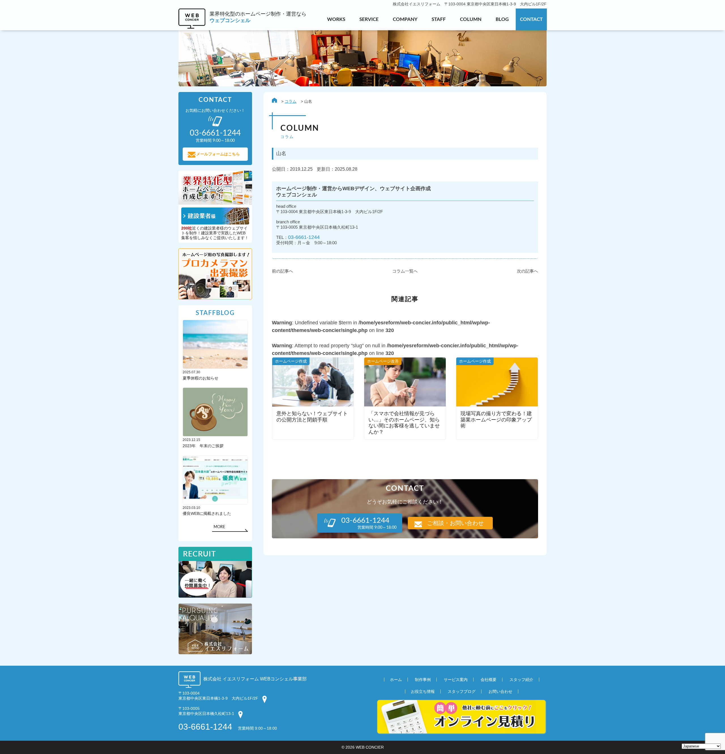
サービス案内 (456, 680)
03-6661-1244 (304, 237)
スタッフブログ (461, 691)
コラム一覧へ (405, 271)
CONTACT (531, 19)
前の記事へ (282, 271)
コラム (291, 101)
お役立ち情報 (423, 691)
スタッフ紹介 (521, 680)
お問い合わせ (500, 691)
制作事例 (423, 680)
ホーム (396, 680)
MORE (219, 527)
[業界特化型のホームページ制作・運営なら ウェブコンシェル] (242, 27)
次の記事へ (527, 271)
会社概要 (488, 680)
